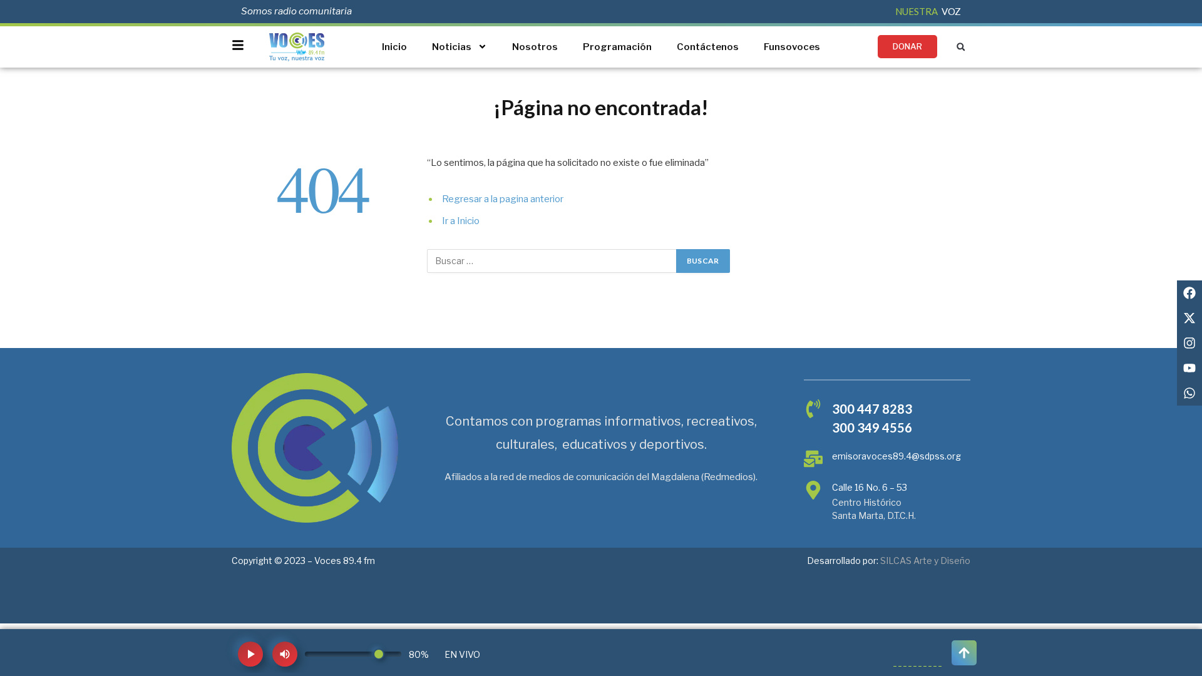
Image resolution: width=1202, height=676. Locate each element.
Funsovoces (792, 47)
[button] (960, 46)
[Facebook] (1189, 292)
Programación (617, 47)
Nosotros (535, 47)
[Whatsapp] (1189, 393)
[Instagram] (1189, 343)
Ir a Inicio (461, 221)
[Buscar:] (552, 261)
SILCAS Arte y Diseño (925, 560)
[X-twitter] (1189, 317)
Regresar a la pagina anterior (502, 199)
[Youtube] (1189, 368)
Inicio (394, 47)
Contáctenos (708, 47)
